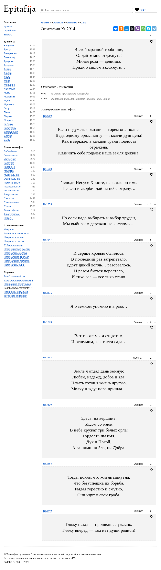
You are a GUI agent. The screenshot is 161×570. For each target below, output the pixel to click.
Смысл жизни (11, 202)
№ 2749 (47, 510)
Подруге (8, 120)
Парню (8, 116)
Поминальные (12, 182)
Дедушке (9, 65)
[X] (132, 28)
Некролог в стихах (14, 241)
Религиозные (11, 190)
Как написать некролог (16, 233)
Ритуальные (11, 194)
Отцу (6, 108)
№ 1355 (47, 204)
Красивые (9, 167)
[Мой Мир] (126, 28)
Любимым (9, 88)
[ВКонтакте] (115, 28)
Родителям (10, 128)
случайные (10, 30)
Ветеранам (10, 53)
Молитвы (9, 171)
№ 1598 (47, 169)
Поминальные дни (14, 264)
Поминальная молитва (16, 261)
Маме (7, 92)
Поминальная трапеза (16, 257)
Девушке (9, 61)
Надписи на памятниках (17, 284)
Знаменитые (11, 155)
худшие (8, 34)
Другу (7, 77)
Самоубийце (11, 132)
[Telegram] (154, 28)
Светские (9, 198)
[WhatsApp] (143, 28)
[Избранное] (151, 121)
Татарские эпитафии (15, 296)
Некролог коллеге (14, 237)
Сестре (8, 136)
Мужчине (9, 104)
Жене (7, 81)
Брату (7, 49)
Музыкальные (11, 174)
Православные (12, 186)
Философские (11, 210)
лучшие (8, 26)
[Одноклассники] (121, 28)
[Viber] (137, 28)
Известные (10, 159)
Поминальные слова (15, 253)
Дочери (8, 73)
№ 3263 (47, 357)
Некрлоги (9, 229)
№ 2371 (47, 292)
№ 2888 (47, 463)
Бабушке (9, 45)
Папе (7, 112)
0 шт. (143, 9)
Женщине (9, 85)
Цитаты (8, 218)
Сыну (7, 140)
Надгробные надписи (16, 292)
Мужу (7, 100)
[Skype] (148, 28)
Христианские (12, 214)
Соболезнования (13, 245)
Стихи (7, 206)
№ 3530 (47, 404)
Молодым (9, 96)
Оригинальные (12, 178)
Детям (7, 69)
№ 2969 (47, 116)
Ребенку (8, 124)
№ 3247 (47, 239)
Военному (9, 57)
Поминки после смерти (17, 249)
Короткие (9, 163)
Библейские (10, 151)
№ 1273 (47, 322)
